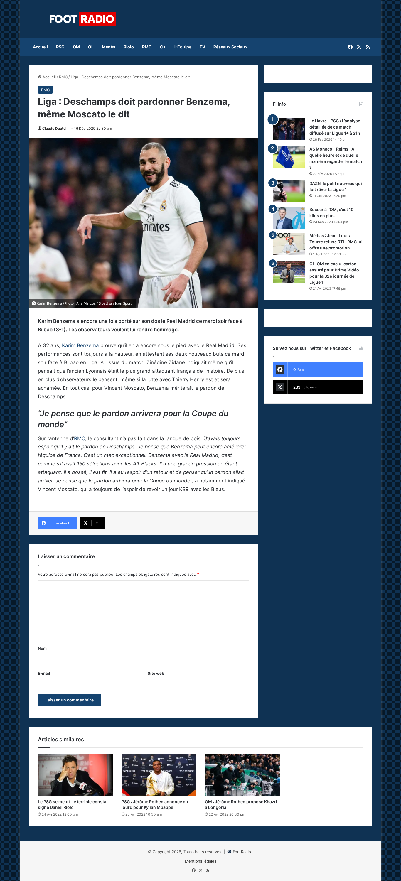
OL (91, 46)
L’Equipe (182, 46)
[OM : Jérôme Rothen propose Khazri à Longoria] (242, 775)
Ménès (108, 46)
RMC (147, 46)
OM (76, 46)
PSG (60, 46)
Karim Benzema (80, 345)
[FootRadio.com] (83, 19)
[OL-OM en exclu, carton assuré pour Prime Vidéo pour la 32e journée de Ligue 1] (289, 272)
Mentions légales (200, 861)
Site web (156, 673)
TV (202, 46)
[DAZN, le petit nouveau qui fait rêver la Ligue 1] (289, 191)
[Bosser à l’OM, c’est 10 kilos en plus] (289, 218)
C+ (163, 46)
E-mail (44, 673)
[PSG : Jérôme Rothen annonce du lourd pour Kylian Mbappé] (159, 775)
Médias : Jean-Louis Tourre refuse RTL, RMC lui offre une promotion (336, 241)
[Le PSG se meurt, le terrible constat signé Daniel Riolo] (75, 775)
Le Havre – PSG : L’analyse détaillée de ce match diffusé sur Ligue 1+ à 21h (334, 127)
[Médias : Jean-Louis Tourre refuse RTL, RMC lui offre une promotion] (289, 244)
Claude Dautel (54, 128)
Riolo (129, 46)
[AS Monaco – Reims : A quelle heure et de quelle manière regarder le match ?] (289, 157)
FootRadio (242, 851)
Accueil (40, 46)
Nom (42, 648)
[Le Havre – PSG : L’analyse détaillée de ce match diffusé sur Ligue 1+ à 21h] (289, 129)
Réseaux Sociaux (230, 46)
